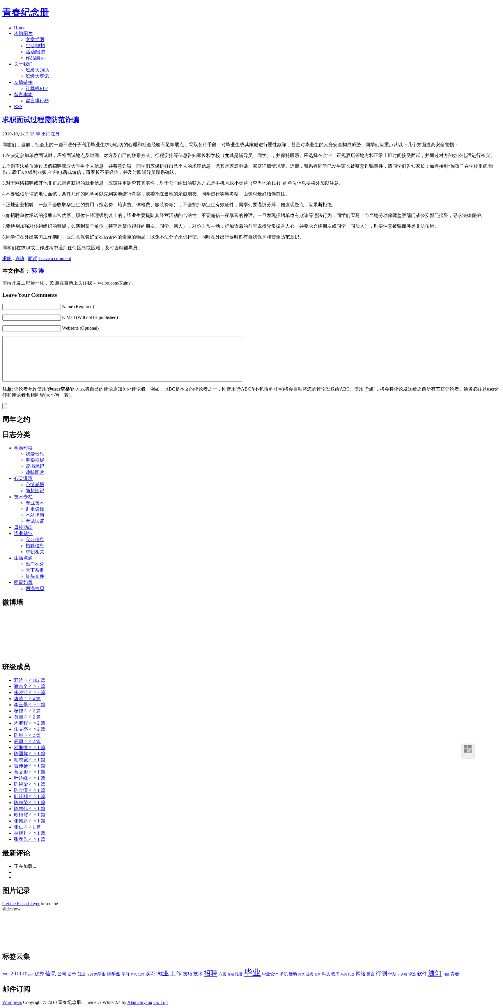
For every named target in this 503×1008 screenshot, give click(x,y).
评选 (412, 974)
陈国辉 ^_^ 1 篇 (29, 753)
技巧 (187, 973)
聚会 (370, 974)
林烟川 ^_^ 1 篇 (29, 833)
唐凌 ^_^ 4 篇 (27, 698)
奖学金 (114, 973)
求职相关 (35, 551)
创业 (81, 974)
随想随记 (35, 490)
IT (25, 974)
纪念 (351, 974)
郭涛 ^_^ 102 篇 (29, 680)
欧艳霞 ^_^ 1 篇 (29, 814)
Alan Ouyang (139, 1002)
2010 (5, 974)
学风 (133, 974)
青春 (455, 973)
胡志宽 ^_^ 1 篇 (29, 759)
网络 (361, 974)
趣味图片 (35, 472)
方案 (222, 974)
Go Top (160, 1002)
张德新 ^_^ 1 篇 (29, 820)
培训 (89, 974)
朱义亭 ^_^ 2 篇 (29, 729)
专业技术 (35, 502)
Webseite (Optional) (80, 328)
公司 (62, 973)
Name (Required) (78, 306)
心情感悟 (35, 484)
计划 (392, 974)
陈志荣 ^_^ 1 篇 (29, 802)
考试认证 (35, 521)
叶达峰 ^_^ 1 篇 (29, 778)
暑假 (231, 974)
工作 (176, 973)
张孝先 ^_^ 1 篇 (29, 839)
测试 (301, 974)
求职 (7, 258)
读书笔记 (35, 466)
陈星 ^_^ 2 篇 (27, 735)
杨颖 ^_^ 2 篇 (27, 741)
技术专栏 (23, 496)
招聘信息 (35, 545)
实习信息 (35, 539)
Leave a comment (54, 258)
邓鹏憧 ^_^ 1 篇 (29, 747)
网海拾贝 (35, 588)
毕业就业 (23, 533)
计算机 (402, 974)
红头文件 (35, 576)
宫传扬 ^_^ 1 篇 (29, 765)
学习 (125, 974)
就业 (163, 973)
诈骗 (19, 258)
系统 (344, 974)
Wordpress (12, 1002)
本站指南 (35, 515)
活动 (293, 974)
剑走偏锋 (35, 508)
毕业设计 (270, 974)
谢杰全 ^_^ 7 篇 (29, 686)
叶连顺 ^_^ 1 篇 (29, 796)
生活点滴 (23, 557)
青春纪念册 (25, 12)
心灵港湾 (23, 478)
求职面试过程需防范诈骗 (40, 119)
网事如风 (23, 582)
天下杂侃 (35, 570)
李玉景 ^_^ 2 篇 (29, 704)
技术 (198, 973)
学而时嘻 (23, 447)
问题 (446, 974)
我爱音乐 (35, 453)
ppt (30, 974)
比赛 (239, 974)
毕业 (252, 972)
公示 (72, 974)
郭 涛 (35, 133)
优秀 (39, 973)
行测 (381, 973)
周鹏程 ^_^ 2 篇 (29, 723)
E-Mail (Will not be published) (90, 317)
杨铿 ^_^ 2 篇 (27, 710)
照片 (317, 974)
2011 (16, 973)
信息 (50, 973)
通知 (435, 973)
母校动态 (23, 527)
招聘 (210, 973)
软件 (422, 974)
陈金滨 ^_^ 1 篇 (29, 790)
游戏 (309, 974)
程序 (335, 974)
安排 (141, 974)
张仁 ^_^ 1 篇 (27, 827)
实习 (151, 974)
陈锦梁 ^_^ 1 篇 (29, 784)
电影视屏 (35, 460)
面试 (32, 258)
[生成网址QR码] (468, 750)
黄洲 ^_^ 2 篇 (27, 716)
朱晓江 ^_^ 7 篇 (29, 692)
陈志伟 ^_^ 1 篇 (29, 808)
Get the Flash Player (21, 903)
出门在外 (50, 133)
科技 (326, 974)
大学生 (99, 974)
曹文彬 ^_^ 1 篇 (29, 771)
